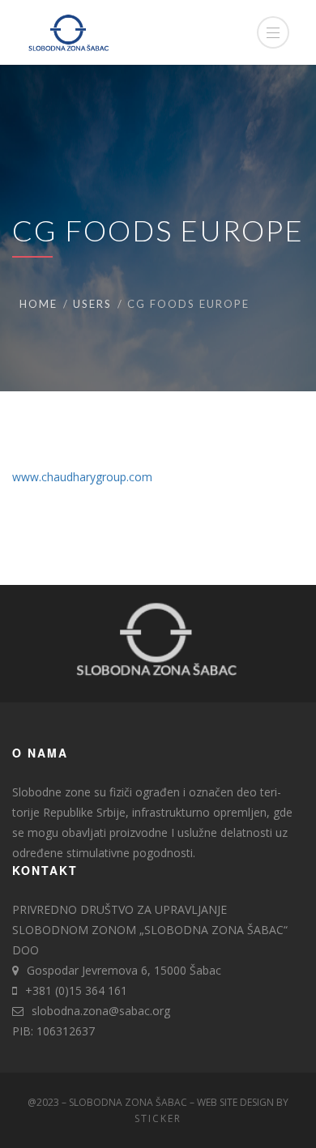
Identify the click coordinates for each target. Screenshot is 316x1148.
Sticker (158, 1118)
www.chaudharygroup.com (82, 476)
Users (92, 303)
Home (38, 303)
